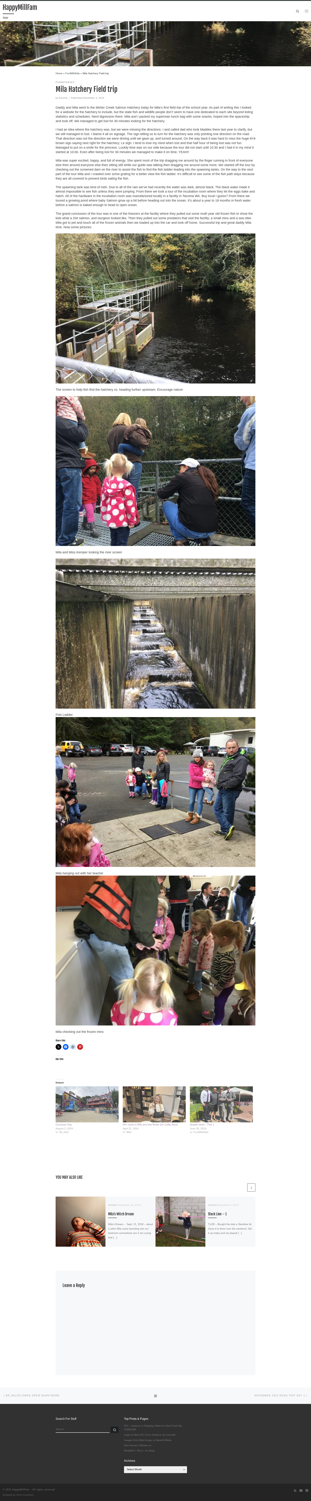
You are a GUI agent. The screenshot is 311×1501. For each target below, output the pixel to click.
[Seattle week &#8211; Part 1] (221, 1104)
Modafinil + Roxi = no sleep (139, 1450)
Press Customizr (25, 1495)
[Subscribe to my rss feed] (295, 1490)
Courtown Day (64, 1124)
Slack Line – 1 (217, 1214)
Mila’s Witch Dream (121, 1214)
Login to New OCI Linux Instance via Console (149, 1434)
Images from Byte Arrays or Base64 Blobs (148, 1440)
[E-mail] (300, 1490)
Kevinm (63, 98)
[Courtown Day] (87, 1104)
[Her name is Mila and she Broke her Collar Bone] (154, 1104)
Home (59, 73)
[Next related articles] (251, 1187)
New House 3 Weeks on (137, 1445)
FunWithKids (72, 73)
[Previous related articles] (242, 1187)
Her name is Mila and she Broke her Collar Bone (150, 1124)
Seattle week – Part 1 (202, 1124)
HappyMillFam (20, 1489)
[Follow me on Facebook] (306, 1490)
